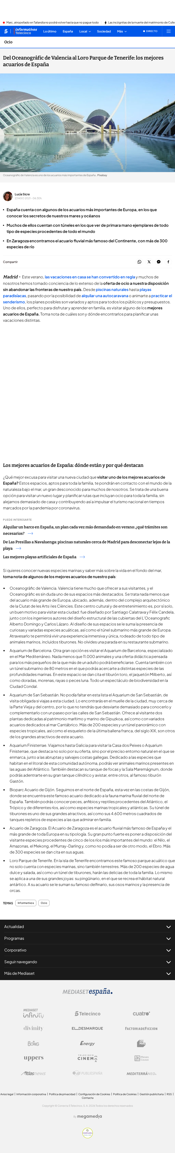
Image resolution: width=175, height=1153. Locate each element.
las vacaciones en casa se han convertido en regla (90, 276)
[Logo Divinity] (33, 1028)
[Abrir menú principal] (168, 31)
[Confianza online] (87, 1137)
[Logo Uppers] (33, 1058)
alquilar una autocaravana (105, 295)
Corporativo (15, 949)
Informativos (26, 903)
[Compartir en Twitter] (149, 262)
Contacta (87, 1097)
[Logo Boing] (33, 1043)
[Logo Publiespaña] (87, 1073)
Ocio (8, 42)
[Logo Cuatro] (141, 1013)
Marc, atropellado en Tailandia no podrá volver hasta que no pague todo (52, 22)
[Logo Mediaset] (87, 994)
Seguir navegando (20, 961)
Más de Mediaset (19, 973)
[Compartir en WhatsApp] (139, 262)
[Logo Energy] (87, 1043)
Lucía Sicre (22, 194)
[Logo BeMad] (141, 1043)
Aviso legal (6, 1094)
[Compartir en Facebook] (168, 262)
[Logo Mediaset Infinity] (33, 1013)
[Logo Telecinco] (87, 1013)
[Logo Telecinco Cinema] (87, 1058)
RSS (169, 1094)
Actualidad (14, 926)
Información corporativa (31, 1094)
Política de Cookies (125, 1094)
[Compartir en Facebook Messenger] (158, 262)
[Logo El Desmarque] (87, 1028)
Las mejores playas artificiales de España (39, 557)
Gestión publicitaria (152, 1094)
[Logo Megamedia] (89, 1116)
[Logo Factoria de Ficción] (141, 1028)
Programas (14, 938)
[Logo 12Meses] (141, 1058)
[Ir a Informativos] (25, 31)
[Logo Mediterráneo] (141, 1073)
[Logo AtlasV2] (33, 1073)
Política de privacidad (62, 1094)
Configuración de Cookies (94, 1094)
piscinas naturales (112, 289)
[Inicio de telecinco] (5, 31)
